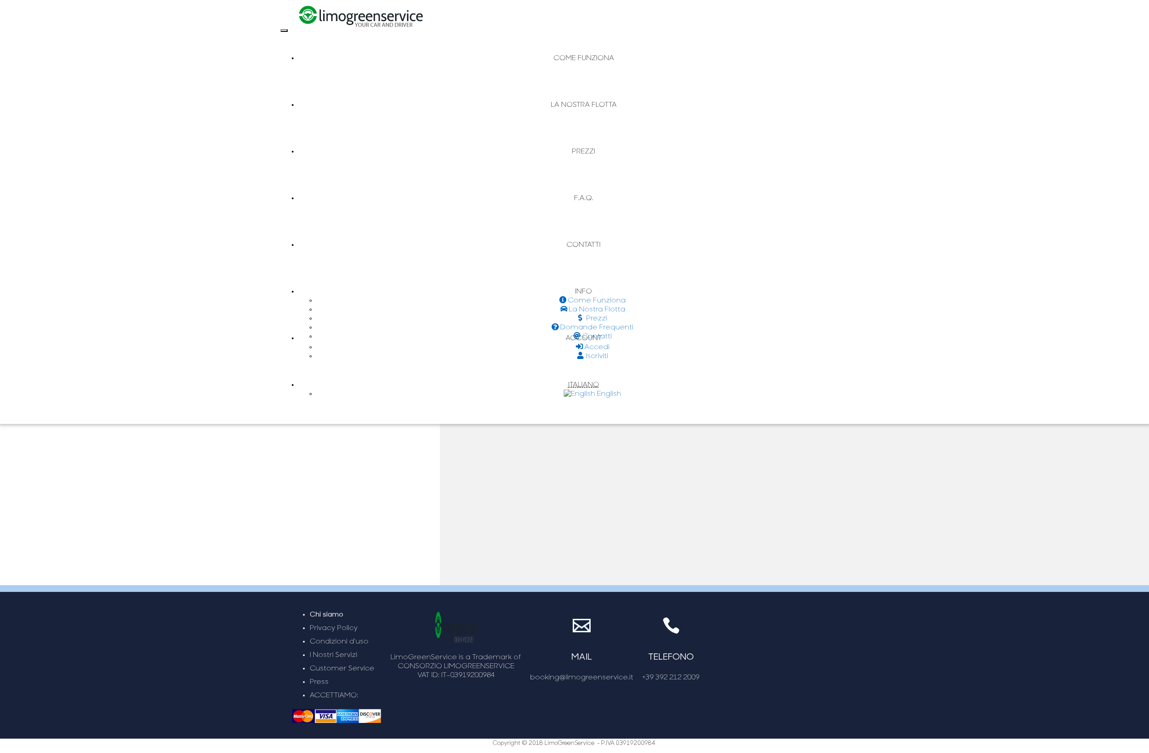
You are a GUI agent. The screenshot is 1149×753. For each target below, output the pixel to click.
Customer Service (342, 668)
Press (319, 682)
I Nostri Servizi (333, 655)
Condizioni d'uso (339, 641)
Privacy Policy (334, 628)
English (608, 394)
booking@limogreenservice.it (581, 677)
